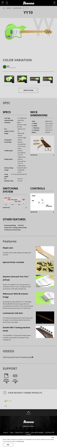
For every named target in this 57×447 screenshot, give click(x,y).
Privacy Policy (20, 441)
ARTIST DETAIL (29, 90)
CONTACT (5, 432)
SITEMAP (28, 434)
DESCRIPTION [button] (36, 155)
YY (23, 8)
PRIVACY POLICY (19, 432)
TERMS (11, 432)
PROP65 (27, 432)
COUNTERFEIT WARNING (37, 432)
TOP (4, 8)
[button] (2, 2)
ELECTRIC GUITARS (17, 8)
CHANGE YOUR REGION (28, 426)
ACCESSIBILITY (49, 432)
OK (8, 445)
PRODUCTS (8, 8)
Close (53, 437)
